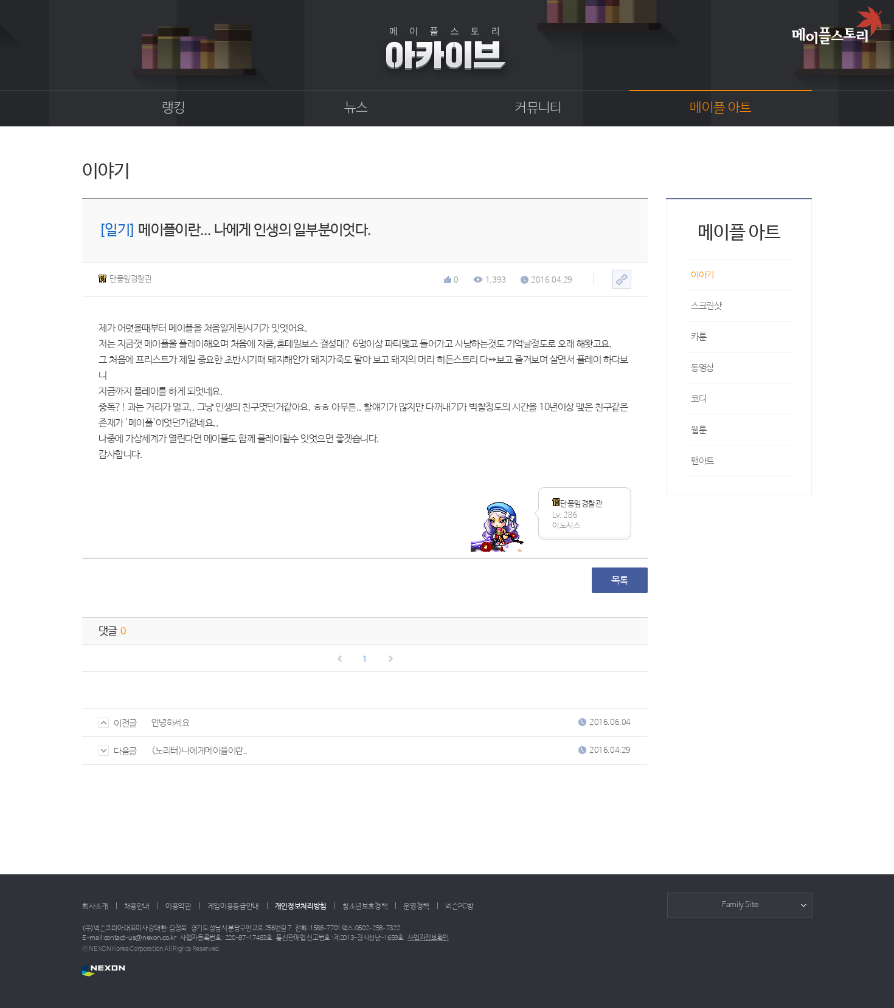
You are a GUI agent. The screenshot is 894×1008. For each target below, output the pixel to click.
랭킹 (173, 108)
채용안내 (137, 906)
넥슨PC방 (459, 906)
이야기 (702, 275)
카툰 (698, 337)
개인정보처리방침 (301, 906)
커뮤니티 (538, 108)
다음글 (125, 751)
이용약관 (178, 906)
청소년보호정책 (364, 906)
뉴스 (356, 108)
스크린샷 (706, 306)
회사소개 (95, 906)
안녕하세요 (170, 723)
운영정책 (416, 906)
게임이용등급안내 (233, 906)
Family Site (740, 905)
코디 (698, 399)
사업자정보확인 (428, 938)
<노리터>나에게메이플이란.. (199, 751)
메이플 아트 (720, 108)
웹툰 (698, 430)
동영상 (702, 368)
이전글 (125, 723)
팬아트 (702, 461)
